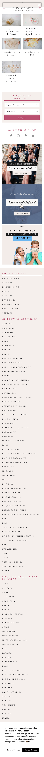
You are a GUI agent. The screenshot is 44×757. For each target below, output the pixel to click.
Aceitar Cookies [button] (31, 750)
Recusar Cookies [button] (13, 750)
